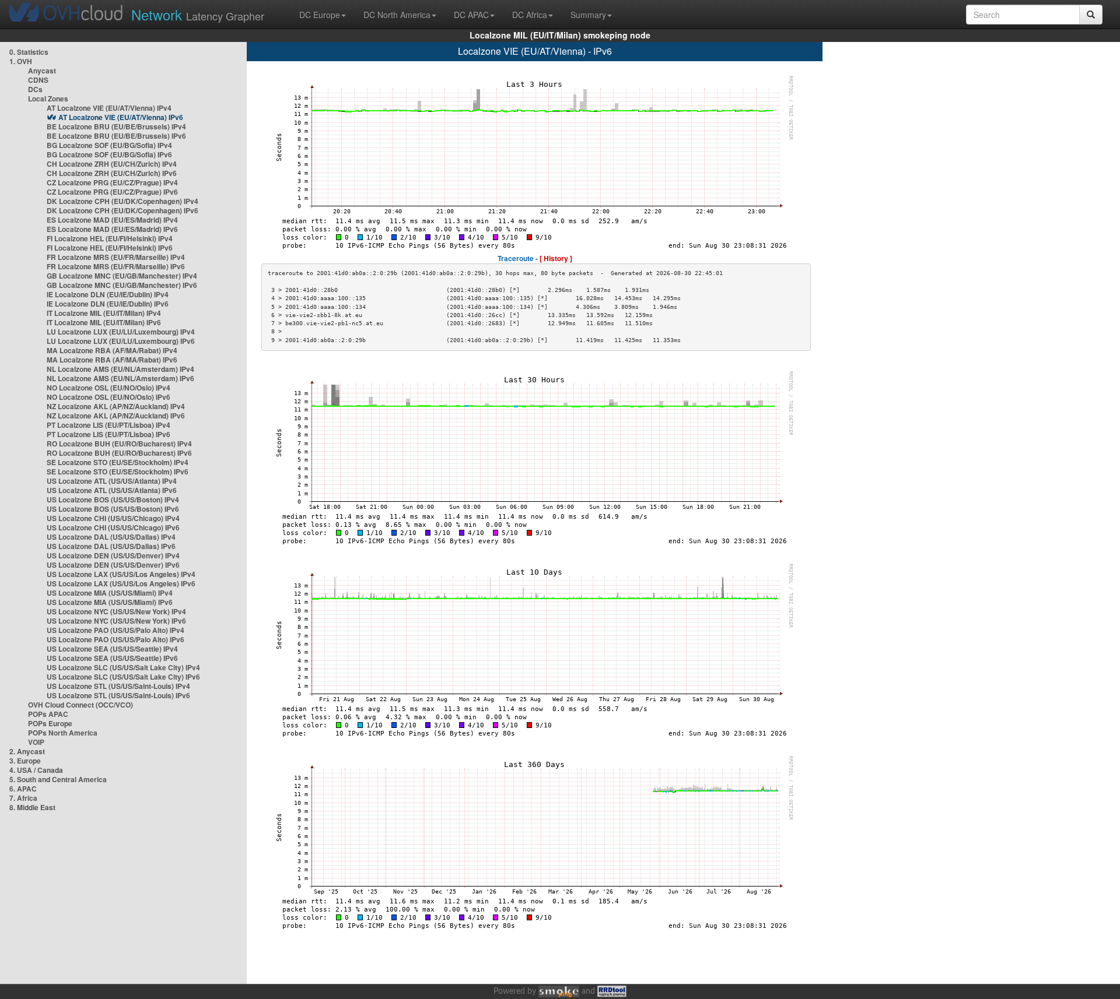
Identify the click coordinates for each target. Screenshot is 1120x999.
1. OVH (20, 61)
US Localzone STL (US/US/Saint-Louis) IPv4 (118, 686)
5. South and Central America (58, 779)
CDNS (38, 80)
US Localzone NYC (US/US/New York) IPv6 (116, 620)
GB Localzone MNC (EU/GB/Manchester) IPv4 (122, 275)
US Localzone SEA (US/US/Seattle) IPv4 (112, 648)
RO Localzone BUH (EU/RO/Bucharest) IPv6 (119, 453)
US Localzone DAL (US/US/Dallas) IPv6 (111, 546)
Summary (588, 14)
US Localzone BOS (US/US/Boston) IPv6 (113, 509)
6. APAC (23, 788)
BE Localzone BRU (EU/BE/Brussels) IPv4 (116, 126)
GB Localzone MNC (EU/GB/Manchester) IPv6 (122, 285)
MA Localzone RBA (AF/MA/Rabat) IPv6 (112, 359)
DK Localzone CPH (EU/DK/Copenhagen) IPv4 (122, 201)
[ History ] (556, 258)
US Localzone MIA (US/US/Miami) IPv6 (110, 602)
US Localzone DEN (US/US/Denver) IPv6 (113, 565)
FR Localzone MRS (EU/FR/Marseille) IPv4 (116, 257)
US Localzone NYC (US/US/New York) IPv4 (116, 611)
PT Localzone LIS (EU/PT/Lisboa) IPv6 (108, 434)
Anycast (42, 70)
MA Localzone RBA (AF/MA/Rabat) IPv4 (112, 350)
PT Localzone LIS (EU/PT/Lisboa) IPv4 (108, 425)
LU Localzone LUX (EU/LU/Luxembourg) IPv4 (121, 331)
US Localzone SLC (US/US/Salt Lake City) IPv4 (123, 667)
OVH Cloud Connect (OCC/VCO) (80, 704)
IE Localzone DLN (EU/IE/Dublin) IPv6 (108, 303)
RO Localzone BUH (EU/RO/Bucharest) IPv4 (119, 443)
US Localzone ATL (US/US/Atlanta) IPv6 (112, 490)
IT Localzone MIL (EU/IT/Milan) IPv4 (104, 313)
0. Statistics (28, 52)
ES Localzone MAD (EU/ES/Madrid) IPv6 (112, 229)
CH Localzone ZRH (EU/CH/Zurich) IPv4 (112, 164)
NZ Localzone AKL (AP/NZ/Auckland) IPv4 (116, 406)
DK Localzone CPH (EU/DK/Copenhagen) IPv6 (122, 210)
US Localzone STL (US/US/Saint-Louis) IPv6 (118, 695)
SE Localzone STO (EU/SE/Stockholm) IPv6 (117, 471)
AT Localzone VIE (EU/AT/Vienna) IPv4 (109, 108)
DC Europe (319, 14)
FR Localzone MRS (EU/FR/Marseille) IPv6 (116, 266)
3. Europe (25, 760)
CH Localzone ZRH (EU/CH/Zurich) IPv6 (112, 173)
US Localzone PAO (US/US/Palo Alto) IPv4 (115, 630)
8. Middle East (32, 807)
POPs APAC (48, 714)
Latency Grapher (197, 14)
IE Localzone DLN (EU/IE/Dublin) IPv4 (108, 294)
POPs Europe (50, 723)
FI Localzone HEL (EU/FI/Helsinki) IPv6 (110, 247)
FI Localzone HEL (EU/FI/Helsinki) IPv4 (110, 238)
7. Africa (23, 798)
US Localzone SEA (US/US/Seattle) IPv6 (112, 658)
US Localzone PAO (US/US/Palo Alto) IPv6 (115, 639)
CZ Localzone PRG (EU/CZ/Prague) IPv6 (112, 192)
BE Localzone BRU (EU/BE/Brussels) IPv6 (116, 136)
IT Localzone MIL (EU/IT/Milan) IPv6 (104, 322)
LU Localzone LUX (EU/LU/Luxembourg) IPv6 (121, 341)
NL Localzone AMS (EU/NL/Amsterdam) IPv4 (120, 369)
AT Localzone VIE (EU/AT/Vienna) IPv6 (120, 117)
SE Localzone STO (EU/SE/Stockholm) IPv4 (117, 462)
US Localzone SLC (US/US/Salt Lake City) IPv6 (123, 676)
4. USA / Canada (36, 770)
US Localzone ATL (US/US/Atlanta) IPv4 (112, 481)
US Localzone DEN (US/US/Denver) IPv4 (113, 555)
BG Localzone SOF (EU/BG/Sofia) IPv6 (109, 154)
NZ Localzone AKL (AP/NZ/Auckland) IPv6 (116, 415)
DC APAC (471, 14)
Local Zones (48, 98)
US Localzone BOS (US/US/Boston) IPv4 (113, 499)
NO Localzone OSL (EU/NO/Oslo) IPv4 (108, 387)
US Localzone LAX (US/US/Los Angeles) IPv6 (121, 583)
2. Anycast (27, 751)
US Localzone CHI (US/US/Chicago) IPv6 (113, 527)
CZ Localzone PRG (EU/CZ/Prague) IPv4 (112, 182)
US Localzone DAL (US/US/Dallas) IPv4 (111, 537)
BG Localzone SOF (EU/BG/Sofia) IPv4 (109, 145)
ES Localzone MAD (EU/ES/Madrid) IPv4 (112, 219)
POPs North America (62, 732)
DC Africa (529, 14)
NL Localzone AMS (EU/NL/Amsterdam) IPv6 (120, 378)
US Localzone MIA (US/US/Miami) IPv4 (110, 593)
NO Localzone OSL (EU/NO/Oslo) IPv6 (108, 397)
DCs (35, 89)
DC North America (396, 14)
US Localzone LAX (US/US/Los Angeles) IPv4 (121, 574)
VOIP (36, 742)
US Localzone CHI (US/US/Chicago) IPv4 (113, 518)
